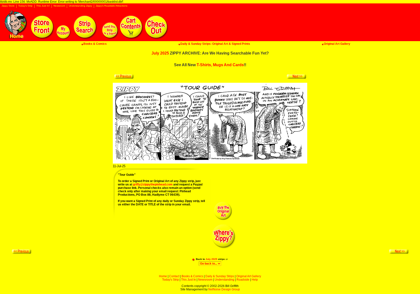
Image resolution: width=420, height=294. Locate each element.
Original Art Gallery (248, 276)
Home (163, 276)
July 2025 (160, 53)
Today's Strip (25, 6)
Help (255, 279)
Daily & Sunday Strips (219, 276)
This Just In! (43, 6)
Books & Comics (192, 276)
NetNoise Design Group (224, 289)
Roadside (242, 279)
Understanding (224, 279)
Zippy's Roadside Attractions (111, 6)
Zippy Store (8, 6)
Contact (174, 276)
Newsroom (59, 6)
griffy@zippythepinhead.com (153, 184)
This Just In (188, 279)
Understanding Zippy (80, 6)
